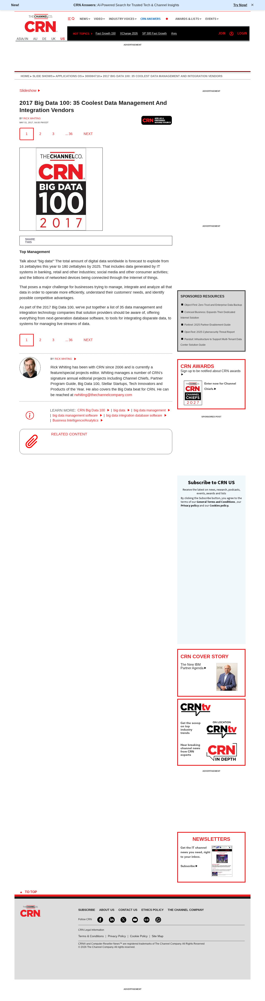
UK (53, 39)
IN (26, 39)
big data (119, 410)
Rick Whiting (32, 118)
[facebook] (99, 919)
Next (88, 134)
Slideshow (27, 90)
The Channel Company (186, 909)
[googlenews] (146, 919)
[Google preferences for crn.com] (156, 120)
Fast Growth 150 (106, 33)
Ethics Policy (152, 909)
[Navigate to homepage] (40, 33)
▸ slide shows (41, 76)
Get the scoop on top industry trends (191, 728)
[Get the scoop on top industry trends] (222, 730)
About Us (106, 909)
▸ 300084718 (91, 76)
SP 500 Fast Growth (154, 33)
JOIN (221, 33)
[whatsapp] (157, 919)
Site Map (157, 936)
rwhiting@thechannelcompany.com (103, 395)
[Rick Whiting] (30, 377)
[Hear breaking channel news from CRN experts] (222, 752)
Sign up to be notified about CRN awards (211, 371)
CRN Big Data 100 (91, 410)
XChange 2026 (129, 33)
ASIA (20, 39)
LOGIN (242, 33)
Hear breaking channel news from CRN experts (190, 749)
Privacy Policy (117, 936)
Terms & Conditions (91, 936)
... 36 (68, 134)
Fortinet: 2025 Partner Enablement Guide (207, 324)
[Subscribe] (221, 875)
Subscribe (188, 866)
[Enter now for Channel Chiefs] (194, 404)
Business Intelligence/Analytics (76, 420)
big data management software (76, 415)
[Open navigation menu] (71, 18)
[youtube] (134, 919)
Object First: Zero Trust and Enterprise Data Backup (213, 304)
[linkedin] (111, 919)
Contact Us (127, 909)
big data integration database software (134, 415)
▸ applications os (67, 76)
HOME (25, 76)
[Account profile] (231, 33)
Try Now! (240, 5)
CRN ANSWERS (150, 19)
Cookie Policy (139, 936)
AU (35, 39)
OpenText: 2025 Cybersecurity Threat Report (209, 332)
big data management (150, 410)
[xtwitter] (123, 919)
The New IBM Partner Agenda (192, 666)
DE (44, 39)
